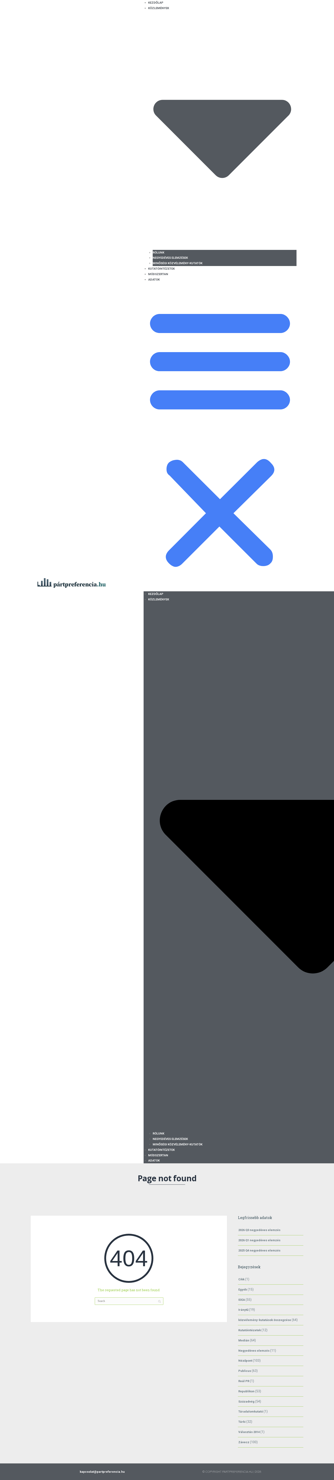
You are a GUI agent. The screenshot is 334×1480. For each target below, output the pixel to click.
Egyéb (242, 1289)
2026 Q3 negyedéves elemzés (259, 1230)
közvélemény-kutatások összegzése (264, 1320)
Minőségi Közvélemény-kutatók (177, 263)
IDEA (241, 1299)
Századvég (246, 1401)
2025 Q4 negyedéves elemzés (259, 1250)
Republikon (246, 1391)
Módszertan (158, 274)
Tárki (242, 1421)
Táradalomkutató (250, 1411)
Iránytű (243, 1309)
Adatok (154, 279)
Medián (243, 1340)
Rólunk (158, 252)
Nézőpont (245, 1360)
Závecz (243, 1442)
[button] (220, 436)
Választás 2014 (249, 1432)
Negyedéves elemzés (253, 1350)
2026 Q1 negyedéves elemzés (259, 1240)
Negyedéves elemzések (170, 257)
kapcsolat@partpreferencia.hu (102, 1471)
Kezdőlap (155, 594)
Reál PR (243, 1381)
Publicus (244, 1371)
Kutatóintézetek (161, 268)
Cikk (241, 1279)
